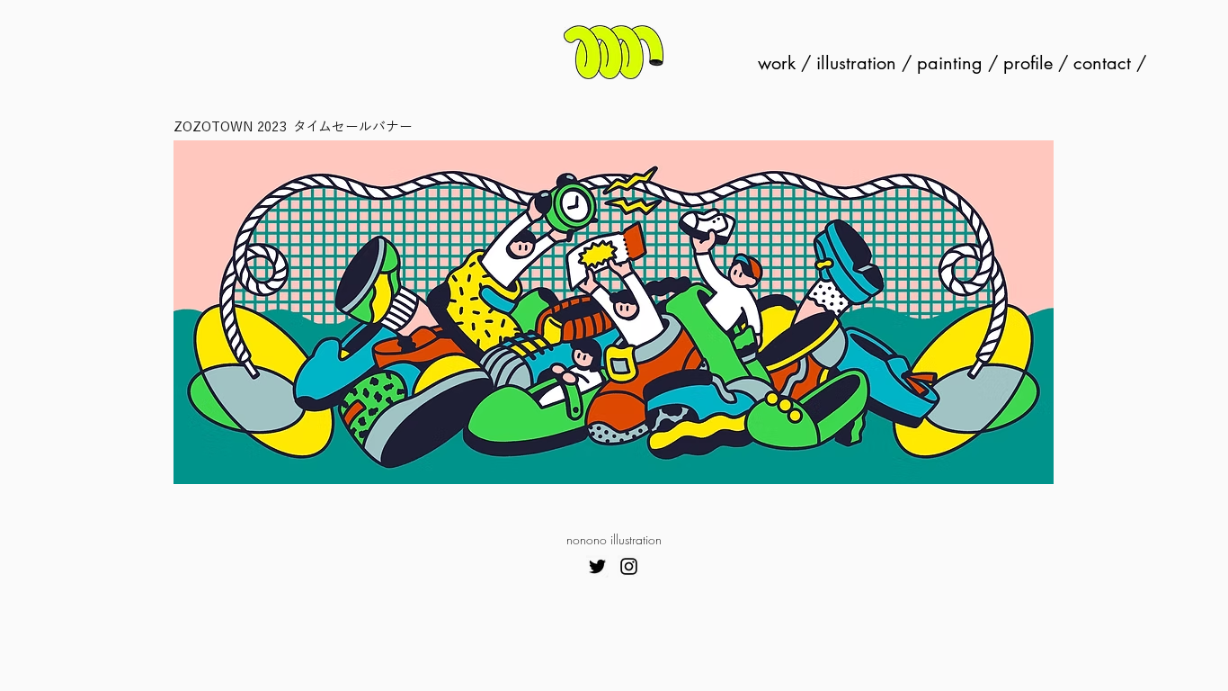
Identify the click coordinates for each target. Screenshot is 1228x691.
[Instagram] (629, 566)
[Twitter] (597, 566)
